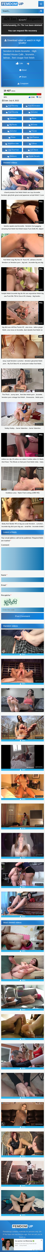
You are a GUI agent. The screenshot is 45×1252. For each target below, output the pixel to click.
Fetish (13, 137)
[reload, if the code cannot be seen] (10, 606)
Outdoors (13, 156)
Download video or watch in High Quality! (24, 41)
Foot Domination (34, 106)
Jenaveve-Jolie (13, 143)
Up (12, 4)
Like (21, 63)
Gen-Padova (34, 137)
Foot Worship (13, 106)
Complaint (23, 84)
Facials (34, 131)
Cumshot (34, 112)
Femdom (13, 118)
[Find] (41, 11)
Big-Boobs (13, 125)
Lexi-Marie (34, 150)
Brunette (34, 125)
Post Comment (22, 616)
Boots (34, 118)
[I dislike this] (28, 64)
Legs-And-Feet (13, 150)
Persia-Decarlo (34, 156)
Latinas (34, 143)
